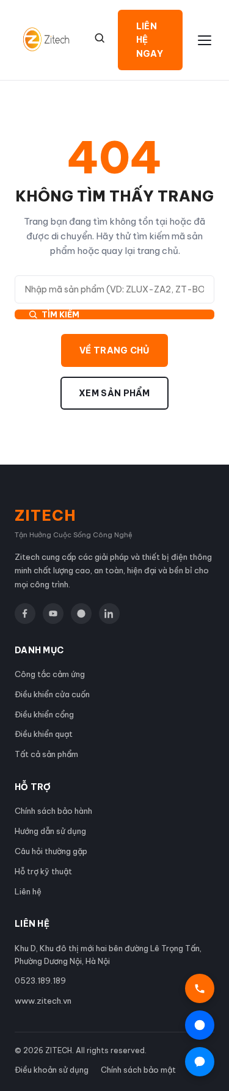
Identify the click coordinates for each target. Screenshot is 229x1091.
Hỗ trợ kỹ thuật (43, 871)
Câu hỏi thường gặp (51, 851)
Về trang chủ (114, 350)
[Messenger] (199, 1061)
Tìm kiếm (60, 314)
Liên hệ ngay (149, 40)
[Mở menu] (204, 40)
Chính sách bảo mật (138, 1070)
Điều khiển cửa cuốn (52, 694)
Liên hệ (28, 891)
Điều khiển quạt (44, 734)
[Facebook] (25, 613)
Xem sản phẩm (114, 393)
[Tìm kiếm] (99, 38)
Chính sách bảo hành (53, 811)
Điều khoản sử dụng (52, 1070)
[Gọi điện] (199, 988)
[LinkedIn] (109, 613)
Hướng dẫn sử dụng (50, 831)
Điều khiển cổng (44, 714)
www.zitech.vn (43, 1001)
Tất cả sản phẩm (46, 754)
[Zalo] (81, 613)
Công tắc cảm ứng (50, 674)
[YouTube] (53, 613)
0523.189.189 (40, 980)
